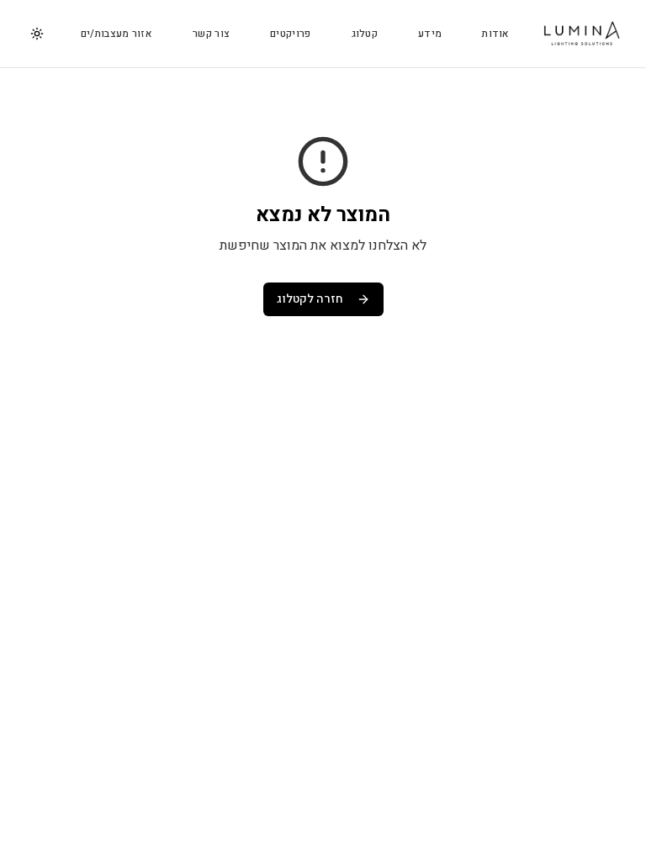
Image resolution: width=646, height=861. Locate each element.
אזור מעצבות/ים (116, 33)
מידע (430, 33)
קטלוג (365, 33)
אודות (496, 33)
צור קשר (211, 33)
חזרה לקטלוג (310, 299)
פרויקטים (290, 33)
